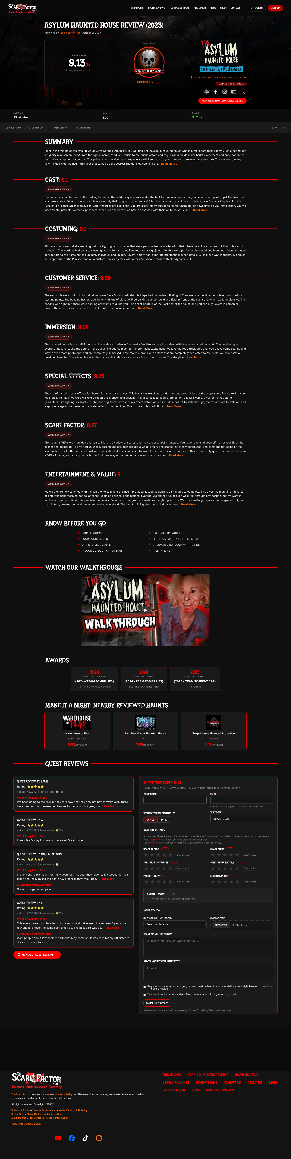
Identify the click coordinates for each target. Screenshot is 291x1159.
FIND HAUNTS (137, 7)
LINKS (273, 1082)
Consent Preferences (44, 1110)
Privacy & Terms (20, 1110)
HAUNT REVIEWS (156, 7)
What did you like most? (158, 934)
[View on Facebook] (215, 91)
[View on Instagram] (224, 91)
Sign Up (275, 7)
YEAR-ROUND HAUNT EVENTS (208, 1075)
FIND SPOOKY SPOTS (179, 7)
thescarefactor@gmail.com (26, 1123)
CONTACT (235, 7)
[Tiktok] (85, 1138)
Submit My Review (157, 1003)
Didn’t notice (183, 855)
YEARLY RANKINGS (176, 1082)
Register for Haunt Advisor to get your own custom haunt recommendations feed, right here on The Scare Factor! (210, 987)
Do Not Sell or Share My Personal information (36, 1114)
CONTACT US (232, 1082)
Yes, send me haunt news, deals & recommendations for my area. (192, 994)
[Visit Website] (206, 92)
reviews (45, 1094)
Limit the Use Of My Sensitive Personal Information (39, 1117)
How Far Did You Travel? (157, 918)
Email (214, 794)
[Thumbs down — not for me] (284, 127)
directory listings (64, 1094)
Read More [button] (111, 806)
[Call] (243, 91)
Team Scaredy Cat (69, 32)
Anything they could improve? (161, 961)
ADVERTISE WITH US (220, 1090)
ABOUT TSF (255, 1082)
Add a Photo (217, 918)
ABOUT (223, 7)
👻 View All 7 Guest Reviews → (37, 954)
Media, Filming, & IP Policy (73, 1110)
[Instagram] (99, 1138)
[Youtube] (58, 1138)
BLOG (213, 7)
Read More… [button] (169, 163)
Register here (157, 839)
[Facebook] (71, 1138)
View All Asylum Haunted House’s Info (222, 100)
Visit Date (216, 812)
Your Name (150, 794)
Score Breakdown (58, 189)
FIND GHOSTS (199, 7)
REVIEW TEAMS (206, 1082)
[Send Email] (233, 91)
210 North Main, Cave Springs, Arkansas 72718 (218, 77)
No (166, 819)
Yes (152, 819)
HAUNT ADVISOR (174, 1090)
